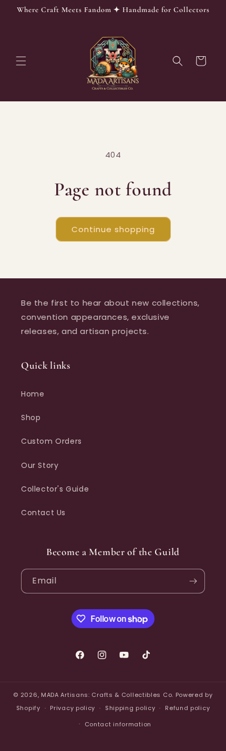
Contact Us (43, 512)
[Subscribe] (192, 581)
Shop (30, 417)
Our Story (39, 465)
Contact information (118, 724)
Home (32, 394)
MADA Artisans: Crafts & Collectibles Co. (108, 695)
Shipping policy (130, 708)
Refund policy (187, 708)
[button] (21, 60)
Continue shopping (113, 229)
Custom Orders (51, 441)
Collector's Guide (55, 489)
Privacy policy (72, 708)
